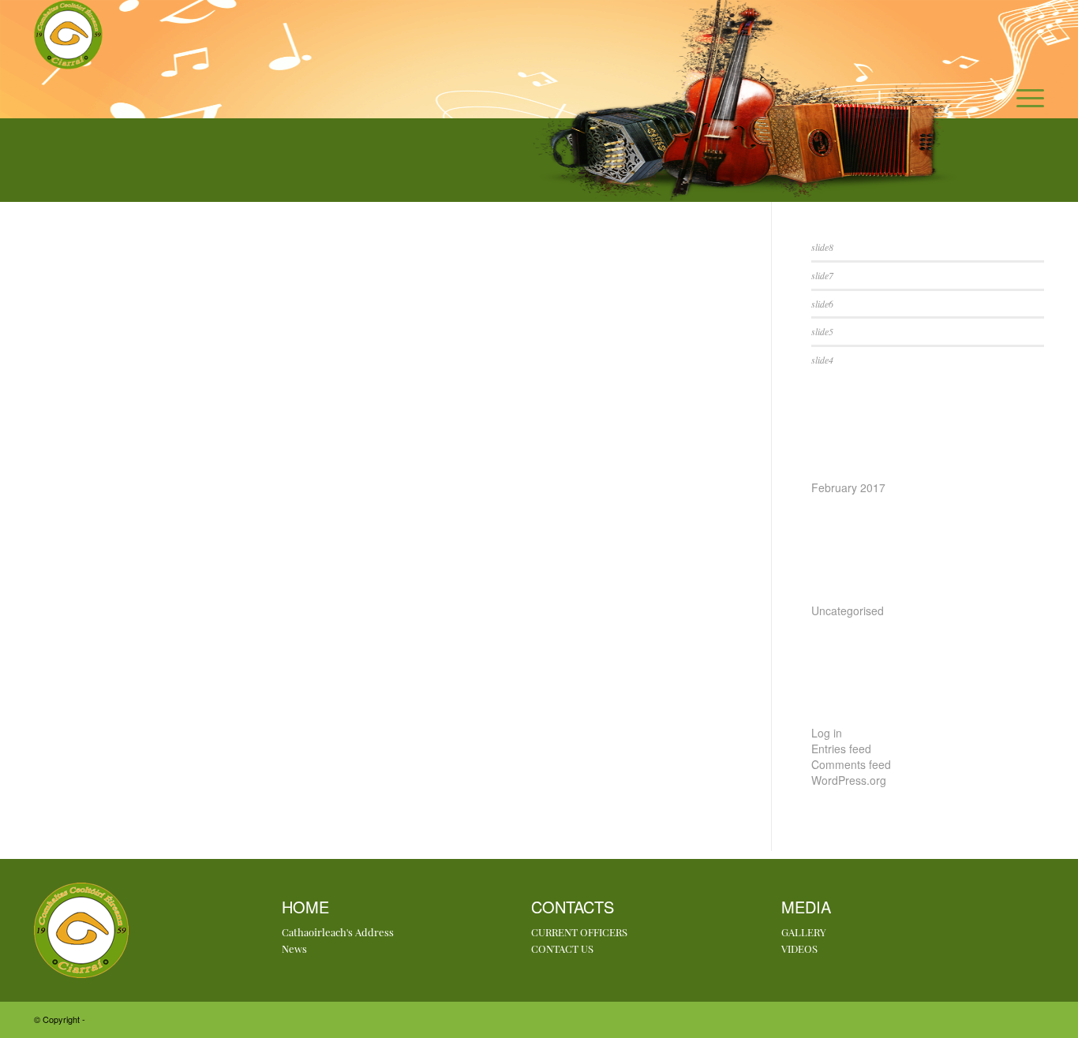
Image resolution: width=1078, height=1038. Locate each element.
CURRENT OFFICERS (579, 932)
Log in (826, 733)
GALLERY (803, 932)
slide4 (822, 359)
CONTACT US (562, 948)
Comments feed (851, 764)
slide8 (822, 247)
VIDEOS (799, 948)
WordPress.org (848, 780)
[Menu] (1025, 98)
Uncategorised (847, 610)
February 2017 (848, 487)
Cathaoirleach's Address (338, 932)
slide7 (822, 275)
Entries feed (841, 748)
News (294, 948)
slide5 (822, 331)
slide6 (822, 303)
